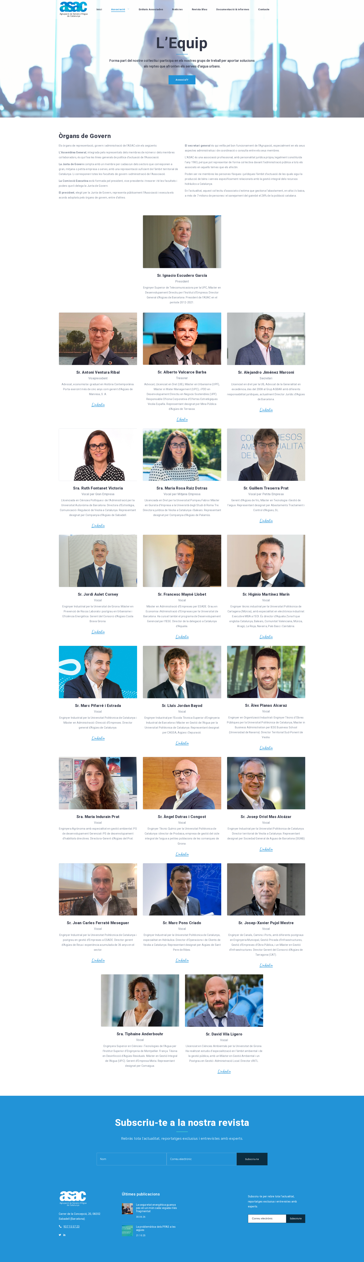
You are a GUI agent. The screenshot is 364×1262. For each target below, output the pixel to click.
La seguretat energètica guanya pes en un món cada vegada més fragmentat (156, 1208)
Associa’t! (182, 79)
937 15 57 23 (71, 1226)
